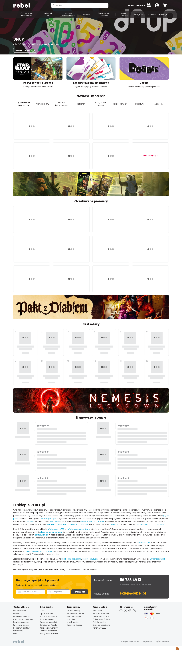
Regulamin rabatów (21, 628)
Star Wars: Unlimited (144, 524)
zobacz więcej (149, 155)
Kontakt (16, 613)
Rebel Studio (71, 619)
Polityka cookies (99, 622)
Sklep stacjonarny (47, 619)
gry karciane (115, 524)
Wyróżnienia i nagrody (49, 616)
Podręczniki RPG (48, 14)
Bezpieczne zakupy (21, 622)
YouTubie (94, 559)
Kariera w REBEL (99, 628)
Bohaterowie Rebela (48, 625)
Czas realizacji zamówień (23, 619)
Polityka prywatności (130, 641)
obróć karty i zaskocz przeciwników (36, 44)
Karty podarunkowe (101, 613)
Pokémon (86, 14)
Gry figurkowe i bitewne (104, 14)
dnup (18, 39)
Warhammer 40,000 (56, 529)
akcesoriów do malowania (51, 532)
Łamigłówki (139, 14)
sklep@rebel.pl (133, 593)
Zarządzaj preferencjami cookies (177, 648)
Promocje (163, 14)
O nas (42, 610)
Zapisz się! (79, 592)
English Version (72, 622)
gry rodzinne (54, 521)
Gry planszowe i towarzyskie (27, 14)
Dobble (144, 82)
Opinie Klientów (46, 613)
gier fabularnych (41, 535)
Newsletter (97, 610)
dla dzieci (30, 521)
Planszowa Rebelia (74, 625)
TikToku (85, 559)
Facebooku (66, 559)
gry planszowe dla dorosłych (92, 521)
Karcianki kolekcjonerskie (68, 14)
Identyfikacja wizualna (49, 633)
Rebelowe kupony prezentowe (91, 82)
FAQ (15, 633)
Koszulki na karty (73, 610)
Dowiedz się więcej (24, 50)
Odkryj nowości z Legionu (38, 82)
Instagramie (76, 559)
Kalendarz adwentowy (49, 628)
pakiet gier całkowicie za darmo (39, 551)
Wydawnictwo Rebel (75, 613)
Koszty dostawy (19, 610)
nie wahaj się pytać (48, 518)
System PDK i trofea (101, 616)
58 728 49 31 (130, 580)
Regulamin (147, 641)
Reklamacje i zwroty (21, 616)
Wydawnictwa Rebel (158, 559)
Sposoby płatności (21, 625)
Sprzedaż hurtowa (73, 616)
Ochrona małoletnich (48, 631)
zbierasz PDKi (144, 542)
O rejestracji (18, 631)
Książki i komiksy (124, 14)
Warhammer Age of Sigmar (79, 529)
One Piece (160, 524)
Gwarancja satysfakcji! (49, 622)
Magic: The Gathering (79, 524)
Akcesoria (151, 14)
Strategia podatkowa (101, 625)
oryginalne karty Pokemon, (58, 524)
